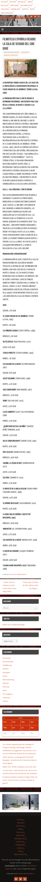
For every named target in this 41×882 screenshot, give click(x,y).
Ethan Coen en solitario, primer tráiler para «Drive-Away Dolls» (10, 586)
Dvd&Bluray (15, 9)
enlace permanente (19, 574)
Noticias (4, 2)
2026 (20, 718)
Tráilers (12, 2)
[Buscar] (36, 608)
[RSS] (38, 16)
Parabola (20, 874)
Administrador (13, 52)
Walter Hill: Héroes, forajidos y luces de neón (19, 767)
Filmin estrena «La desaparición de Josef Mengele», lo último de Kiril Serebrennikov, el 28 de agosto (20, 760)
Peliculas (4, 5)
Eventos (25, 9)
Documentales (26, 5)
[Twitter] (35, 16)
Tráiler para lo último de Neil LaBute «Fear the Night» (30, 585)
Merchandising (7, 13)
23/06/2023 (25, 52)
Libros (29, 2)
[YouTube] (31, 16)
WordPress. (30, 874)
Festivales (22, 2)
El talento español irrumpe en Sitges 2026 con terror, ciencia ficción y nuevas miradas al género (20, 780)
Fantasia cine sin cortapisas (16, 18)
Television (5, 9)
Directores (14, 5)
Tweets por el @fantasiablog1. (13, 625)
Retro (32, 9)
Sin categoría (8, 694)
